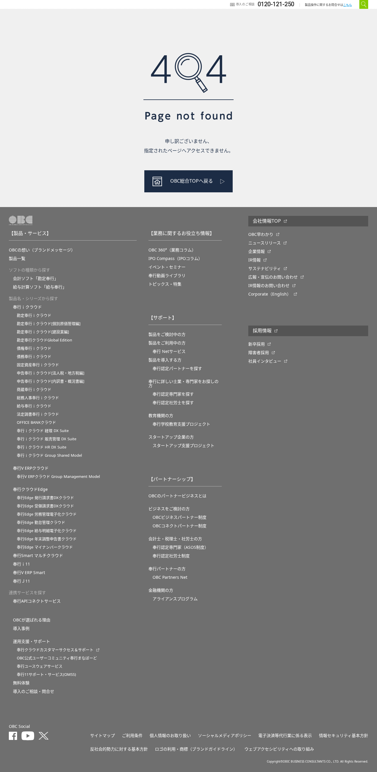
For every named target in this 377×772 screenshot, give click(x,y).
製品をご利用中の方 (167, 343)
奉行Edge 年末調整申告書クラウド (47, 539)
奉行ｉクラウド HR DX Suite (41, 447)
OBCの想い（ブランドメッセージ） (42, 250)
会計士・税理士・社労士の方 (175, 539)
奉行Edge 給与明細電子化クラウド (47, 531)
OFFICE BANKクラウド (36, 422)
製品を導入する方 (164, 360)
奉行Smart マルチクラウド (38, 555)
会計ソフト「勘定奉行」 (35, 278)
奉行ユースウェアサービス (39, 666)
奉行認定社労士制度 (171, 556)
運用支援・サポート (31, 641)
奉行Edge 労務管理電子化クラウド (47, 514)
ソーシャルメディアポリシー (224, 735)
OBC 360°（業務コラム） (172, 250)
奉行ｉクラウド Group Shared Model (49, 455)
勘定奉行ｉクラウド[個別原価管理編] (48, 324)
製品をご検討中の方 (167, 334)
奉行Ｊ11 (21, 581)
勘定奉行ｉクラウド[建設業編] (43, 332)
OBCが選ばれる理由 (31, 620)
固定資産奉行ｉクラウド (38, 365)
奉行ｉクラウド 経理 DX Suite (43, 431)
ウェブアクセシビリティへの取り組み (279, 749)
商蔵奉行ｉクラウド (34, 389)
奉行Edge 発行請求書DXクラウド (45, 498)
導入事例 (21, 628)
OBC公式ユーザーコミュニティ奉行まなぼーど (57, 658)
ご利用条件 (132, 735)
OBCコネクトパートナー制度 (179, 526)
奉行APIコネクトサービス (37, 601)
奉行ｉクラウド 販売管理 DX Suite (46, 439)
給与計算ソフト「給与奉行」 (40, 287)
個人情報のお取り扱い (170, 735)
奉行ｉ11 (21, 564)
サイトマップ (102, 735)
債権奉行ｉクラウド (34, 348)
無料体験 (21, 683)
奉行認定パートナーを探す (177, 368)
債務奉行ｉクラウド (34, 357)
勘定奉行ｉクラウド (34, 315)
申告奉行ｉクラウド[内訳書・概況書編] (50, 381)
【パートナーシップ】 (172, 479)
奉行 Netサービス (169, 351)
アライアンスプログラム (175, 599)
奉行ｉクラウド (27, 307)
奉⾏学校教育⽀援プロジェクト (181, 424)
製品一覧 (17, 258)
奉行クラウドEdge (30, 489)
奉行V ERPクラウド (31, 468)
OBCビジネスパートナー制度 (179, 517)
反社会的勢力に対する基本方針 (119, 749)
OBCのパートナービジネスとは (177, 496)
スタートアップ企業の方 (171, 437)
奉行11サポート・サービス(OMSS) (46, 674)
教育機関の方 (160, 415)
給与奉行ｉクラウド (34, 406)
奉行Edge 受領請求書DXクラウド (45, 506)
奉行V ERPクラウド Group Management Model (58, 476)
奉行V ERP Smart (29, 573)
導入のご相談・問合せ (33, 691)
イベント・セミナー (167, 267)
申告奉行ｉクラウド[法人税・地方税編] (50, 373)
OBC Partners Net (170, 577)
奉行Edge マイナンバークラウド (45, 547)
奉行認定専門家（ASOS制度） (181, 547)
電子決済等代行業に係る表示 (285, 735)
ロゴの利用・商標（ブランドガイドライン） (196, 749)
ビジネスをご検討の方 (169, 509)
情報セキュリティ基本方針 (343, 735)
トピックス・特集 (164, 284)
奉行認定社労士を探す (173, 403)
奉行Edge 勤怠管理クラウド (41, 522)
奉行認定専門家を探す (173, 394)
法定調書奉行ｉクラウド (38, 414)
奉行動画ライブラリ (167, 276)
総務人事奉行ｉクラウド (38, 398)
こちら (347, 4)
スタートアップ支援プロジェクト (183, 445)
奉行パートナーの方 (167, 569)
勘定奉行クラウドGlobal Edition (44, 340)
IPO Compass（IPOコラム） (175, 258)
